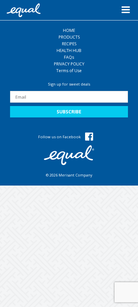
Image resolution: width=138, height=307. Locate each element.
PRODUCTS (69, 37)
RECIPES (69, 44)
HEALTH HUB (69, 50)
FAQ (69, 57)
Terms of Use (69, 70)
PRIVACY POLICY (69, 64)
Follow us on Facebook (60, 136)
